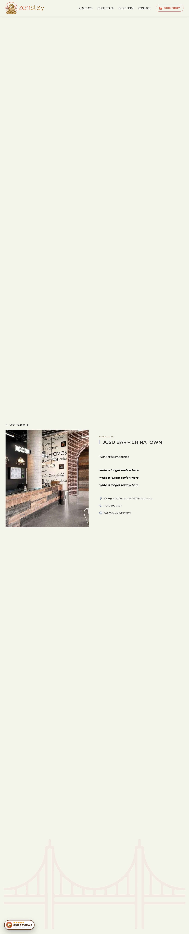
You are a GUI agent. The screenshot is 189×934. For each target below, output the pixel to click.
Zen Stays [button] (85, 8)
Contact (144, 8)
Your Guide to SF (19, 425)
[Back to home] (25, 8)
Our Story (126, 8)
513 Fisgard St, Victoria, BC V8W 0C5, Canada (127, 498)
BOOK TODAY (172, 8)
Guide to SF (105, 8)
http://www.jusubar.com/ (117, 512)
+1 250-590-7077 (112, 505)
